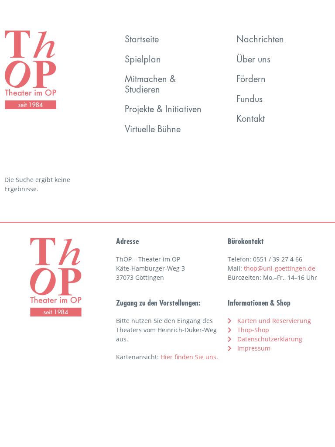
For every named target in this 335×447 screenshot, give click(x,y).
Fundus (249, 100)
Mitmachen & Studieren (150, 85)
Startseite (142, 40)
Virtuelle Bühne (153, 130)
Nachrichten (260, 40)
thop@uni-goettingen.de (279, 268)
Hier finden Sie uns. (189, 357)
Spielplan (143, 60)
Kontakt (250, 119)
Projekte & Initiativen (163, 110)
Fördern (251, 80)
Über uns (253, 60)
